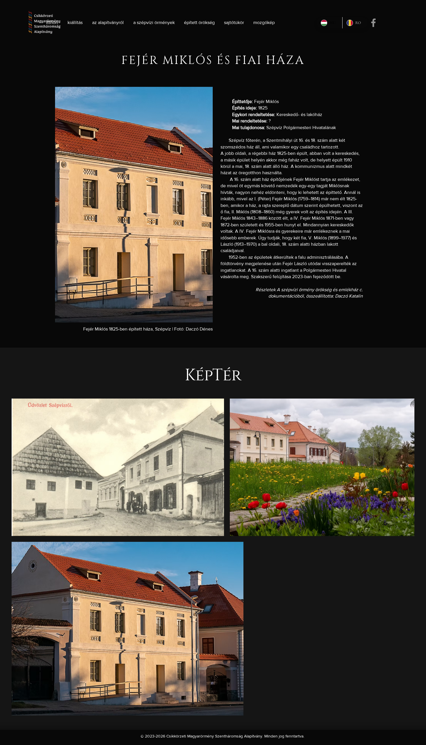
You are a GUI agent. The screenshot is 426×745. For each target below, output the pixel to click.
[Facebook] (373, 22)
